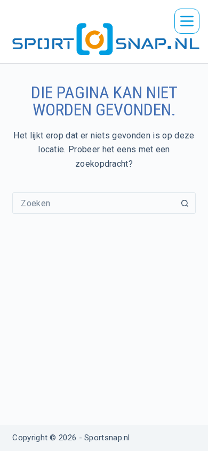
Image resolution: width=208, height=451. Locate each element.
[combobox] (93, 203)
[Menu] (186, 21)
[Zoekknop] (185, 203)
